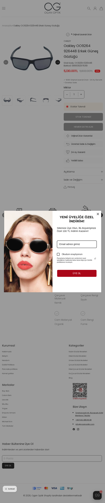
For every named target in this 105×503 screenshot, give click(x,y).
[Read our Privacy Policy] (95, 258)
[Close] (98, 214)
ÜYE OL (77, 273)
